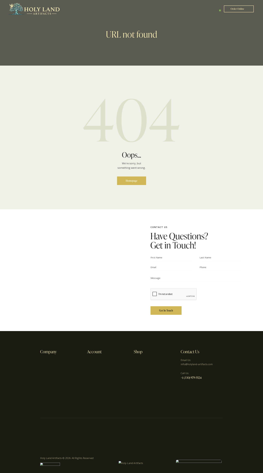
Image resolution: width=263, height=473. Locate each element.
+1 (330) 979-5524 (191, 377)
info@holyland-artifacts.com (197, 364)
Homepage (131, 180)
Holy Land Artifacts (51, 458)
